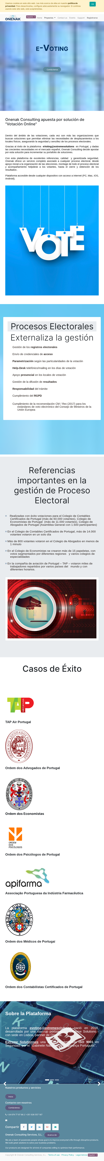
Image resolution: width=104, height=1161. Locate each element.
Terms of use (54, 1155)
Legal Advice (81, 1155)
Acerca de (52, 1135)
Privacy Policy (67, 1155)
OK (92, 4)
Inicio (10, 1096)
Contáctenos (52, 69)
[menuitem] (39, 17)
